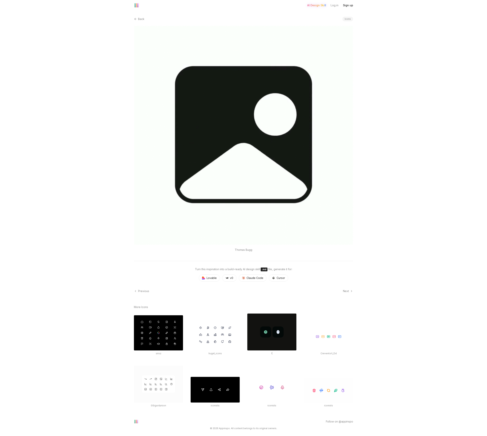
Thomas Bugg (243, 249)
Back (141, 19)
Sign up (348, 5)
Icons (348, 18)
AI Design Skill (316, 5)
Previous (143, 291)
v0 (231, 278)
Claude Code (255, 278)
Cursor (281, 278)
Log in (334, 5)
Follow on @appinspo (339, 421)
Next (346, 291)
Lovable (212, 278)
